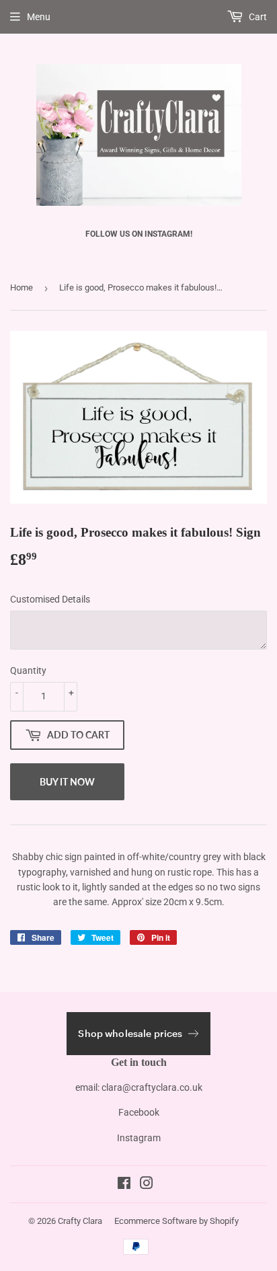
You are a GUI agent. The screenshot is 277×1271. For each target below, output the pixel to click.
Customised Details (50, 599)
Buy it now (67, 781)
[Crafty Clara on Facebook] (124, 1185)
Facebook (138, 1112)
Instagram (139, 1137)
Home (21, 287)
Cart (257, 16)
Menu (38, 16)
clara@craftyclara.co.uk (152, 1087)
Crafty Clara (80, 1221)
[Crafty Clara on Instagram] (146, 1185)
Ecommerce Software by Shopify (176, 1221)
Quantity (28, 670)
